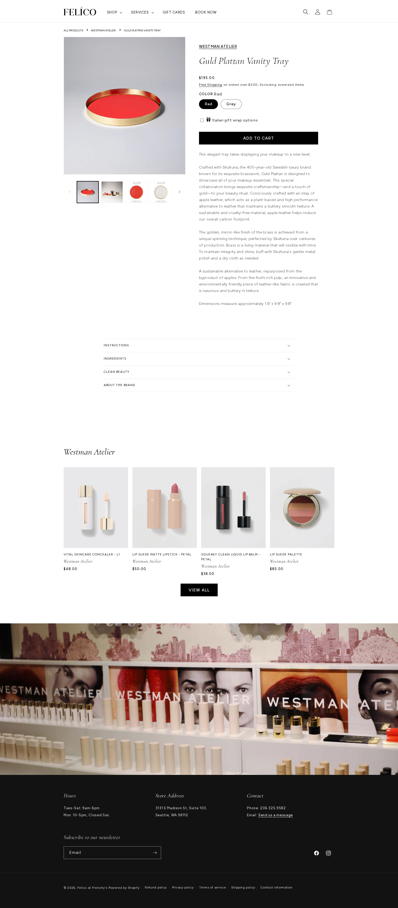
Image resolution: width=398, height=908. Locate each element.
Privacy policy (183, 887)
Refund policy (156, 887)
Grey (231, 104)
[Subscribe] (155, 852)
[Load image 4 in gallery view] (161, 192)
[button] (114, 12)
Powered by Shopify (124, 888)
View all (199, 590)
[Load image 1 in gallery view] (88, 192)
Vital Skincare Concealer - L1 (92, 554)
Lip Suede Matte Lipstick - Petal (161, 554)
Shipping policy (243, 887)
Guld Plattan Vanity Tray (142, 30)
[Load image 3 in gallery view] (136, 192)
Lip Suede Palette (286, 554)
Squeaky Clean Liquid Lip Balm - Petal (230, 556)
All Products (73, 30)
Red (208, 104)
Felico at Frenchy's (92, 888)
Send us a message (275, 815)
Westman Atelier (103, 30)
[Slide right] (179, 192)
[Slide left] (70, 192)
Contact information (276, 887)
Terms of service (212, 887)
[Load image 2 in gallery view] (112, 192)
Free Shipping (210, 85)
